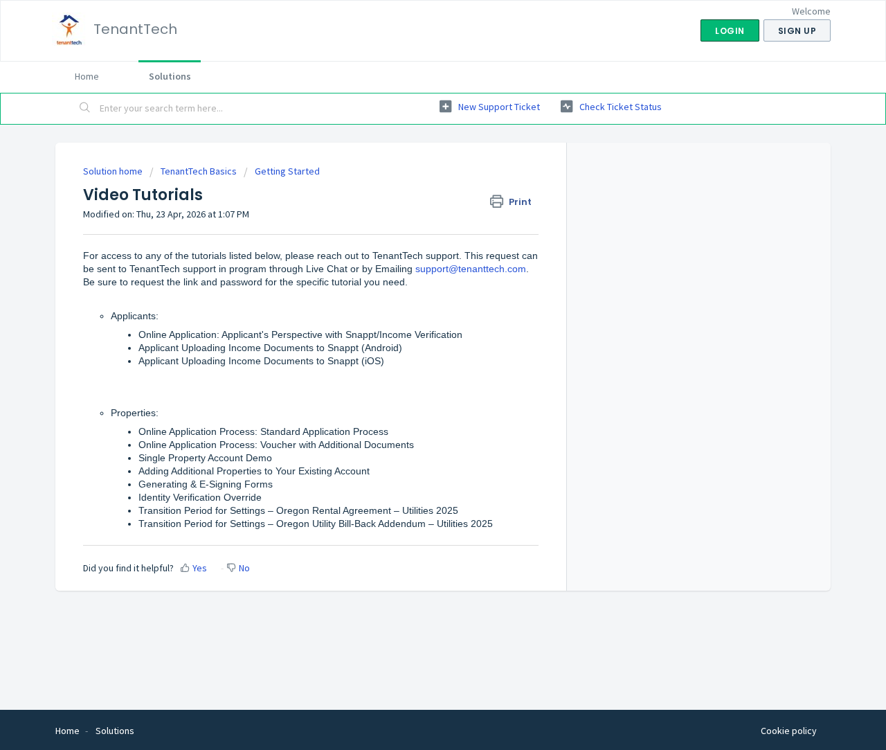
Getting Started (287, 171)
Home (87, 76)
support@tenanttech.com (470, 268)
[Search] (85, 109)
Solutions (170, 76)
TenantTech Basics (199, 171)
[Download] (417, 192)
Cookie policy (789, 730)
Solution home (114, 171)
